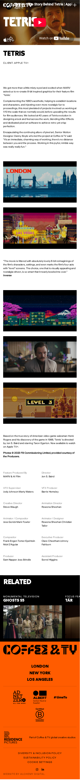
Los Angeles (40, 679)
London (40, 666)
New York (40, 673)
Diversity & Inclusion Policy (40, 753)
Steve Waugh (10, 507)
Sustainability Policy (39, 758)
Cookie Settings (39, 762)
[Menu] (75, 5)
